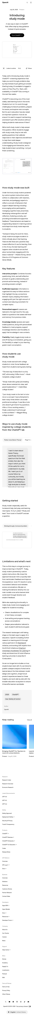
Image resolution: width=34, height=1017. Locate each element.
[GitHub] (17, 1002)
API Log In (5, 865)
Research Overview (7, 783)
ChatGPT (15, 694)
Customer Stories (7, 889)
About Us (4, 929)
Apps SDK (5, 905)
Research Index (6, 780)
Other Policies (6, 994)
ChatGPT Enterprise (8, 841)
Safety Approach (7, 813)
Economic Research (7, 787)
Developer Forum (7, 920)
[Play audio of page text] (3, 68)
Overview (5, 861)
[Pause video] (29, 44)
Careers (4, 937)
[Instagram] (21, 1002)
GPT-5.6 (4, 796)
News (3, 940)
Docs (4, 869)
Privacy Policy (6, 990)
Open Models (6, 909)
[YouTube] (9, 1002)
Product (21, 9)
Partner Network (7, 892)
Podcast (4, 974)
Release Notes (6, 852)
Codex (4, 848)
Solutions (4, 881)
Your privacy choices (22, 1006)
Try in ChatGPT (18, 35)
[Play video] (29, 160)
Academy (5, 962)
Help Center (6, 950)
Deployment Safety (8, 817)
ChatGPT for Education (9, 845)
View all (29, 720)
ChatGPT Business (8, 837)
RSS (3, 977)
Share (30, 68)
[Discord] (28, 1002)
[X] (5, 1002)
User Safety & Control (12, 699)
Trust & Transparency (8, 824)
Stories (4, 959)
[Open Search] (27, 2)
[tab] (13, 440)
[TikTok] (24, 1002)
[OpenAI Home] (5, 2)
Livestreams (5, 970)
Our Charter (5, 933)
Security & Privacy (7, 820)
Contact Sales (6, 896)
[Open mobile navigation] (31, 2)
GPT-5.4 (4, 804)
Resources (5, 885)
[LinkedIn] (13, 1002)
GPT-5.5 (4, 800)
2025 (7, 694)
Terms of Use (5, 986)
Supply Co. (5, 966)
